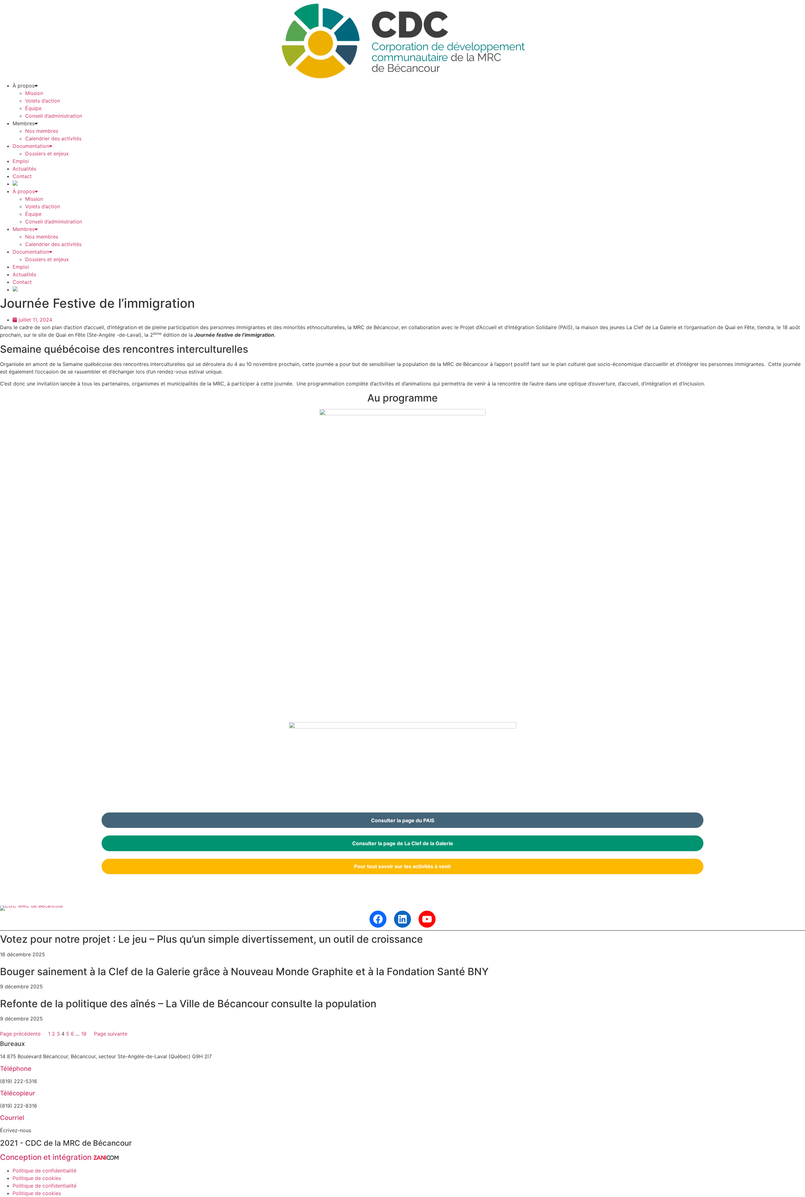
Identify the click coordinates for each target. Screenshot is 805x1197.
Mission (34, 93)
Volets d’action (42, 101)
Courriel (12, 1117)
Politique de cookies (37, 1178)
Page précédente (20, 1034)
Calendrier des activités (53, 138)
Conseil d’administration (53, 116)
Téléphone (15, 1068)
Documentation (31, 146)
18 (83, 1034)
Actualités (24, 169)
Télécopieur (17, 1093)
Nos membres (41, 131)
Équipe (33, 108)
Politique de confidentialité (44, 1170)
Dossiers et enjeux (47, 153)
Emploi (21, 161)
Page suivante (110, 1034)
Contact (22, 176)
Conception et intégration (46, 1157)
